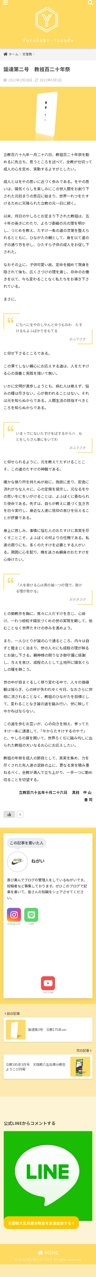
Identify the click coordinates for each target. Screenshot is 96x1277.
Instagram (14, 924)
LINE (31, 924)
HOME (50, 1253)
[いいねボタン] (9, 814)
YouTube (48, 992)
